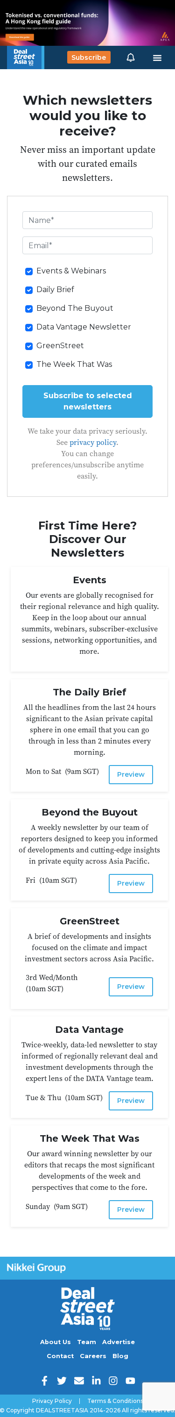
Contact (60, 1356)
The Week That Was (74, 364)
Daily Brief (55, 289)
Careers (93, 1356)
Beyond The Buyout (74, 308)
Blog (120, 1356)
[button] (130, 57)
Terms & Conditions (115, 1401)
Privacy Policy (52, 1401)
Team (86, 1341)
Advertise (118, 1341)
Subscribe (88, 57)
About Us (55, 1341)
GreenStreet (60, 345)
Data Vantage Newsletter (83, 326)
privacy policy (93, 442)
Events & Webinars (71, 270)
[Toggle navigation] (157, 57)
